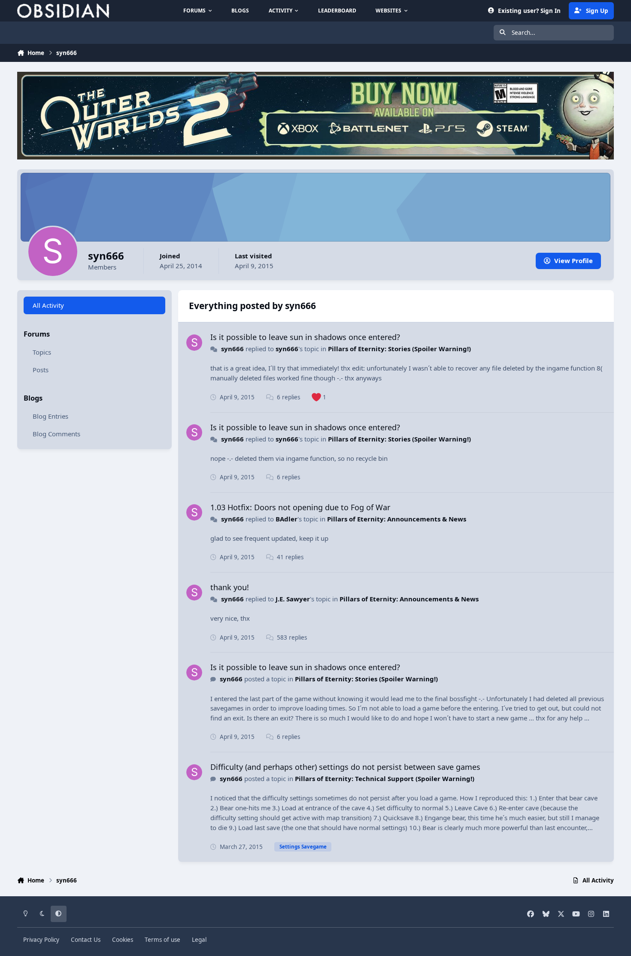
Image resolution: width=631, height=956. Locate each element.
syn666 (232, 348)
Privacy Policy (41, 940)
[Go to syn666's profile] (194, 342)
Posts (41, 369)
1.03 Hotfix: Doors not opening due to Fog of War (300, 507)
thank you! (229, 587)
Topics (42, 351)
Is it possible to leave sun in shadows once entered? (305, 337)
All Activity (48, 305)
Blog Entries (50, 416)
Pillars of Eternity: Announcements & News (396, 519)
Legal (199, 940)
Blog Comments (56, 433)
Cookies (122, 940)
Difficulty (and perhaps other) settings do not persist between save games (345, 767)
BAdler (286, 519)
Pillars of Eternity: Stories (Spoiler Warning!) (399, 348)
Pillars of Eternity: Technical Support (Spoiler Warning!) (384, 778)
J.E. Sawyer (293, 598)
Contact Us (85, 940)
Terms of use (162, 940)
